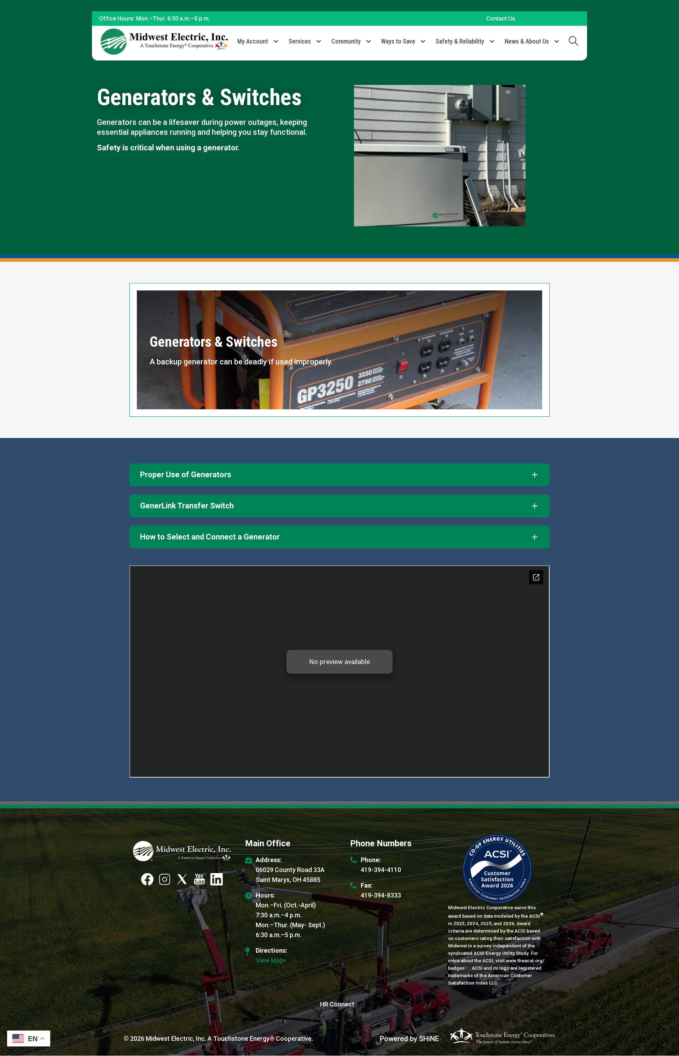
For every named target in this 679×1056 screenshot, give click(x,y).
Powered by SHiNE (409, 1038)
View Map (269, 960)
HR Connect (337, 1004)
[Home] (164, 41)
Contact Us (500, 18)
